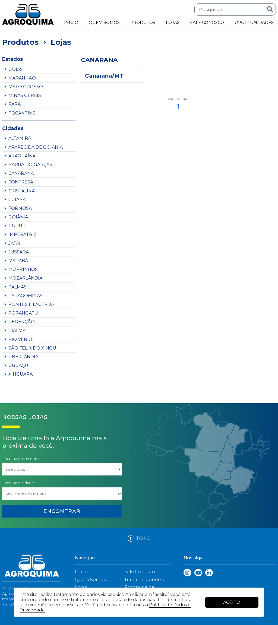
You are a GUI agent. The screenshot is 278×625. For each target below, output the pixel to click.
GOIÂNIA (18, 217)
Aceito (231, 602)
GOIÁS (15, 69)
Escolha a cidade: (18, 483)
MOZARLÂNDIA (25, 278)
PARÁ (14, 104)
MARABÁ (18, 260)
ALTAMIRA (19, 138)
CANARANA (21, 173)
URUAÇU (18, 365)
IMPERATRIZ (22, 234)
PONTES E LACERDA (31, 304)
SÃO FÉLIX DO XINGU (32, 348)
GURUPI (17, 225)
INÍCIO (71, 22)
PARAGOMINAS (25, 295)
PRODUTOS (142, 22)
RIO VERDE (21, 339)
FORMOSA (20, 208)
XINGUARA (20, 374)
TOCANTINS (21, 113)
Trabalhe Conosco (145, 579)
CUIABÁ (17, 199)
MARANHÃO (22, 78)
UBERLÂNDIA (23, 356)
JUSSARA (18, 252)
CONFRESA (20, 182)
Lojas (81, 587)
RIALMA (17, 330)
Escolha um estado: (21, 459)
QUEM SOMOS (104, 22)
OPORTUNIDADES (254, 22)
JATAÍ (14, 243)
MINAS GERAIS (24, 95)
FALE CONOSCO (207, 22)
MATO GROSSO (25, 86)
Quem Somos (90, 579)
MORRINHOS (23, 269)
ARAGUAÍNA (22, 155)
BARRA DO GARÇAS (30, 164)
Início (81, 571)
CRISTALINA (21, 190)
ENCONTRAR (61, 511)
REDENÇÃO (21, 321)
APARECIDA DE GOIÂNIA (35, 147)
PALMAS (17, 287)
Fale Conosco (139, 571)
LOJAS (172, 22)
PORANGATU (23, 313)
